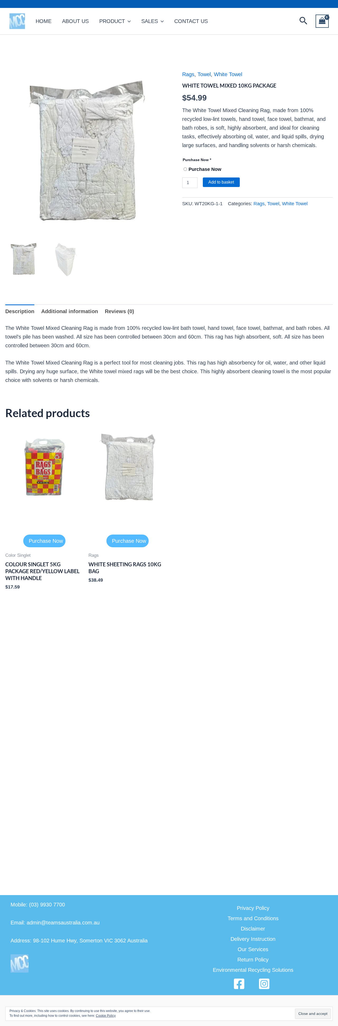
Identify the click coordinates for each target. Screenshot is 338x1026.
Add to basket (221, 182)
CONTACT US (191, 21)
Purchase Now (197, 160)
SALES (149, 21)
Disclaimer (253, 929)
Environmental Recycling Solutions (253, 970)
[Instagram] (264, 984)
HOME (43, 21)
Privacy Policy (253, 908)
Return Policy (253, 960)
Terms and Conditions (253, 918)
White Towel (228, 74)
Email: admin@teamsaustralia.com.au (55, 922)
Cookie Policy (106, 1016)
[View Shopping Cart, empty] (322, 21)
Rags (188, 74)
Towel (204, 74)
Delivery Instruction (253, 939)
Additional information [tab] (69, 311)
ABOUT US (75, 21)
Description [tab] (19, 311)
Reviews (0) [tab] (119, 311)
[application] (128, 21)
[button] (303, 21)
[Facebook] (239, 984)
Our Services (253, 949)
